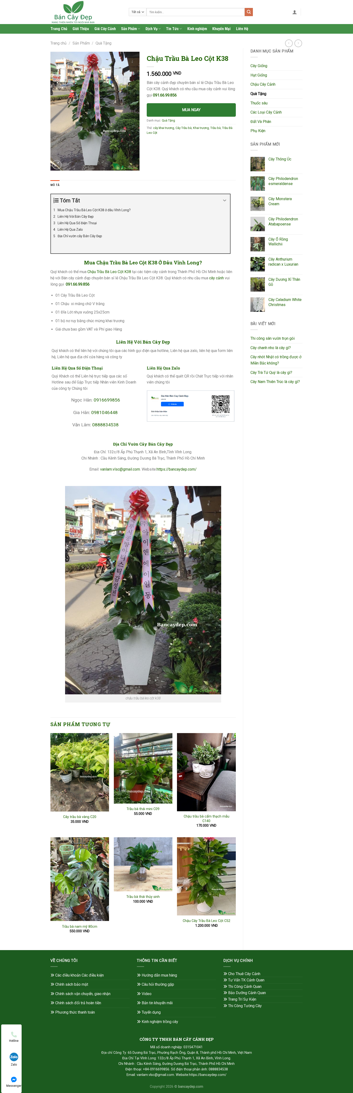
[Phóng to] (56, 164)
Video (147, 993)
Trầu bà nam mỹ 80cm (79, 927)
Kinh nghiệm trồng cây (160, 1021)
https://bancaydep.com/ (177, 469)
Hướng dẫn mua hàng (159, 975)
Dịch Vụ (152, 28)
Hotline (13, 1040)
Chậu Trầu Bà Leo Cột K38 (109, 271)
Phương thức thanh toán (75, 1012)
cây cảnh (216, 278)
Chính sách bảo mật (71, 984)
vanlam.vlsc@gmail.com (120, 469)
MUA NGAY (191, 110)
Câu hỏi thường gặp (158, 984)
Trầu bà (215, 128)
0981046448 (104, 412)
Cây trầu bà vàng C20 (79, 817)
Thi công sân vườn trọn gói (272, 338)
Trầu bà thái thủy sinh (143, 897)
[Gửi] (249, 12)
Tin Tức (172, 28)
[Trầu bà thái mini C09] (143, 768)
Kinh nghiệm (197, 28)
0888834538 (105, 425)
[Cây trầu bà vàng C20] (79, 772)
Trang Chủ (58, 28)
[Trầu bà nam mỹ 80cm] (79, 879)
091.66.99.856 (165, 95)
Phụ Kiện (257, 130)
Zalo (14, 1064)
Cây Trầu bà (184, 128)
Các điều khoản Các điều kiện (79, 975)
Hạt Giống (258, 75)
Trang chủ (58, 43)
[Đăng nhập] (294, 12)
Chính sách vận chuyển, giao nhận (82, 993)
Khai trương (201, 128)
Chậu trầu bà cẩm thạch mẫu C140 (206, 818)
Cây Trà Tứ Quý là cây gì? (271, 372)
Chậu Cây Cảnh (262, 84)
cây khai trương (163, 128)
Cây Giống (258, 66)
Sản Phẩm (129, 28)
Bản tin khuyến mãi (157, 1003)
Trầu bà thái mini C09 (143, 809)
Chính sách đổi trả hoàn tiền (78, 1003)
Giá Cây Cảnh (105, 28)
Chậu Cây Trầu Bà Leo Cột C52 (206, 921)
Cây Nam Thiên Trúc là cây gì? (275, 381)
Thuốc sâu (259, 103)
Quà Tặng (103, 43)
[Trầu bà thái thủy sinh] (143, 864)
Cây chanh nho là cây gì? (270, 347)
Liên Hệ (242, 28)
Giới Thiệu (81, 28)
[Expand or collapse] (225, 201)
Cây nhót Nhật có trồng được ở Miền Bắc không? (275, 360)
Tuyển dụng (151, 1012)
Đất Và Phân (260, 121)
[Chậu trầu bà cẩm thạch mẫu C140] (206, 772)
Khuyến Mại (221, 28)
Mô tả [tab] (55, 185)
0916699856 (107, 400)
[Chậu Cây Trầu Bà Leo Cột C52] (206, 876)
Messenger (13, 1085)
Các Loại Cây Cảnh (266, 112)
